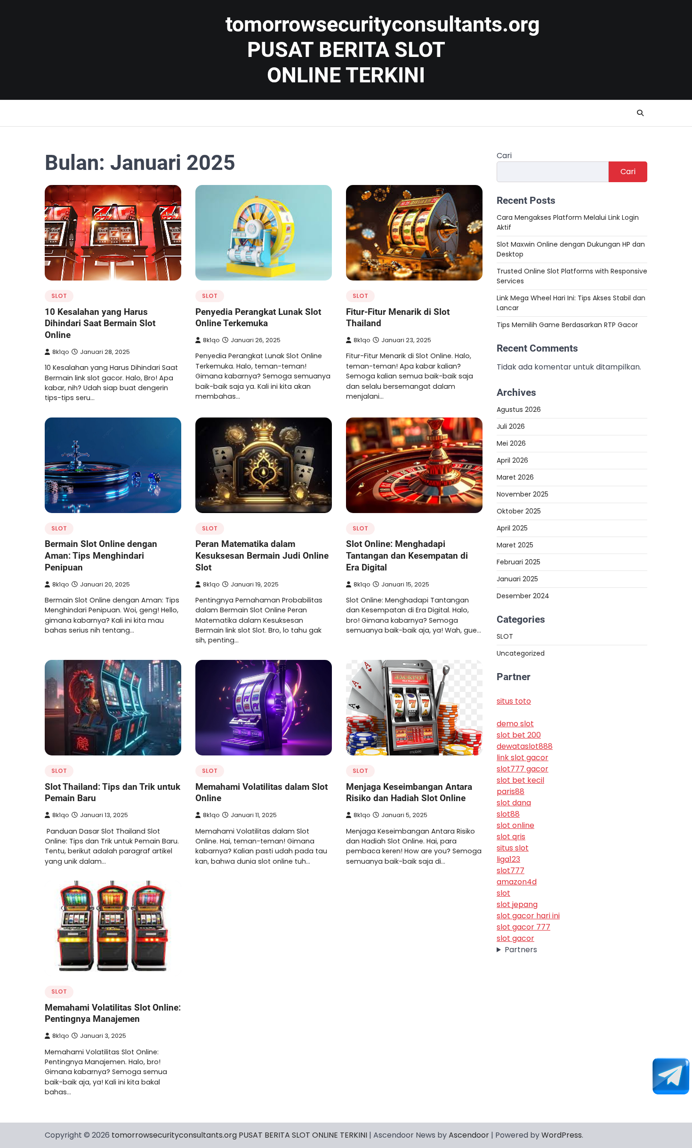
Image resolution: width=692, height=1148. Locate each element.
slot (503, 893)
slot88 (508, 814)
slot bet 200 (519, 735)
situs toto (514, 701)
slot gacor (515, 938)
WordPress (561, 1135)
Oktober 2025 (519, 511)
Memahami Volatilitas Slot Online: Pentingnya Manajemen (113, 1013)
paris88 (510, 792)
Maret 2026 (515, 477)
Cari (504, 155)
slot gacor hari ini (528, 916)
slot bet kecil (520, 780)
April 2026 (512, 460)
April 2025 (512, 528)
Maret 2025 (515, 545)
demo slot (515, 724)
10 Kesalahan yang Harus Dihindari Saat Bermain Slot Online (100, 323)
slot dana (514, 803)
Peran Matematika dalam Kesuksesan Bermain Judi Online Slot (262, 555)
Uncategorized (521, 653)
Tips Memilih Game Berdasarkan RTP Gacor (567, 324)
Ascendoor (469, 1135)
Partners (521, 950)
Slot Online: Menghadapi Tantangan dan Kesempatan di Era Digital (407, 555)
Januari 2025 (517, 579)
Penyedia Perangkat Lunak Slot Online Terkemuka (258, 317)
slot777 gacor (522, 769)
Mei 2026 (511, 443)
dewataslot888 (525, 746)
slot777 (510, 871)
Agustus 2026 (519, 409)
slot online (515, 825)
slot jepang (517, 904)
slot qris (511, 837)
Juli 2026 (511, 426)
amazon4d (517, 882)
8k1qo (60, 352)
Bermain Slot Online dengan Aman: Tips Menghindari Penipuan (101, 555)
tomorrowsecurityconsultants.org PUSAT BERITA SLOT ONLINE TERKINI (382, 50)
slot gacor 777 (523, 927)
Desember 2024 (523, 596)
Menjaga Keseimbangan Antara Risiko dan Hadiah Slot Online (409, 792)
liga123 (508, 859)
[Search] (640, 113)
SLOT (59, 296)
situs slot (513, 848)
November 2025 (522, 494)
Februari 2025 (518, 562)
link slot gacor (522, 758)
